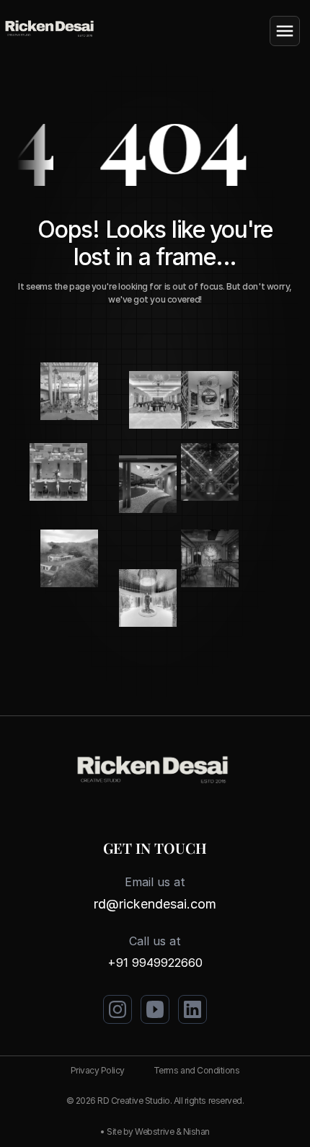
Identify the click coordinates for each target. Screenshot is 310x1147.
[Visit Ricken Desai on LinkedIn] (192, 1009)
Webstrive (154, 1131)
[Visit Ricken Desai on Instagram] (117, 1009)
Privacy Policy (98, 1070)
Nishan (196, 1131)
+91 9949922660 (155, 962)
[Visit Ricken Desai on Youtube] (155, 1009)
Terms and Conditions (196, 1070)
